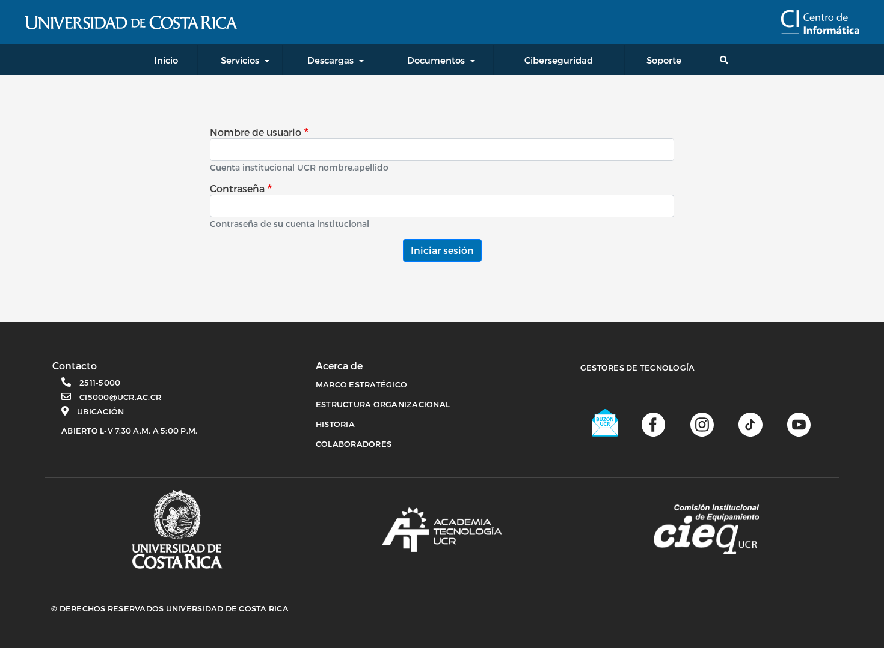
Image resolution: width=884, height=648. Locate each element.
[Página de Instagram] (702, 423)
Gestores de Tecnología (637, 367)
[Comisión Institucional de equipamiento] (706, 529)
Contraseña (237, 188)
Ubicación (100, 411)
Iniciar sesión (442, 250)
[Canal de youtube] (799, 423)
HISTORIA (335, 424)
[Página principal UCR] (177, 529)
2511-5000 (99, 382)
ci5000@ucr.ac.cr (120, 397)
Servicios (240, 60)
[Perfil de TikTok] (750, 423)
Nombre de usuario (255, 132)
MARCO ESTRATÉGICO (361, 384)
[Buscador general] (726, 59)
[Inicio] (820, 22)
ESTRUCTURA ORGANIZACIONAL (383, 404)
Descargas (330, 60)
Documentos (436, 60)
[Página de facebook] (653, 423)
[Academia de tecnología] (442, 529)
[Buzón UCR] (606, 423)
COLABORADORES (353, 444)
